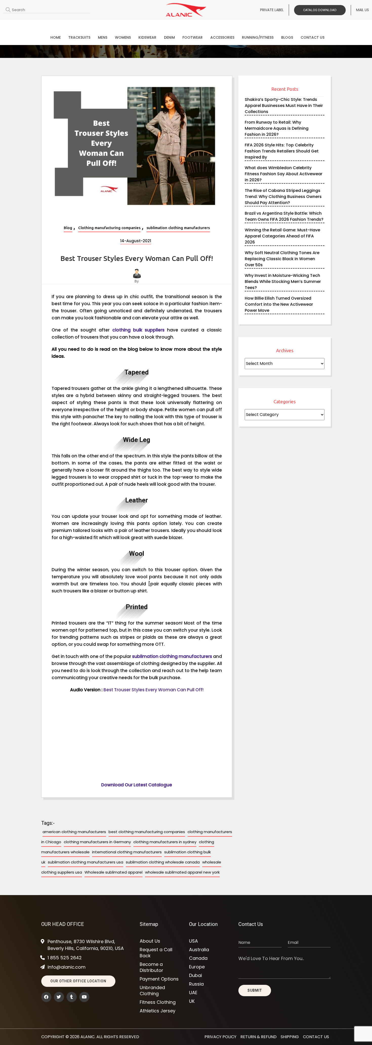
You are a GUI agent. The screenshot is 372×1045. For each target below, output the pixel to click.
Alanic (87, 1037)
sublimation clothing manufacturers (178, 228)
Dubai (195, 975)
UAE (193, 993)
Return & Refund (258, 1037)
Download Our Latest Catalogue (136, 785)
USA (193, 941)
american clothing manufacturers (74, 831)
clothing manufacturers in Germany (97, 841)
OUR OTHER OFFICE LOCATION (78, 981)
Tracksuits (79, 37)
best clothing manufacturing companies (147, 831)
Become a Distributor (151, 967)
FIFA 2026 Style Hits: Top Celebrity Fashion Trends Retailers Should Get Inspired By (282, 151)
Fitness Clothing (158, 1002)
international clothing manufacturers (127, 852)
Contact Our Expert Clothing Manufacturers (186, 24)
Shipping (290, 1037)
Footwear (192, 37)
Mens (102, 37)
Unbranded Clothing (152, 991)
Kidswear (147, 37)
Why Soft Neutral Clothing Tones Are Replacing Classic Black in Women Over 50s (282, 259)
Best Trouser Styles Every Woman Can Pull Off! (153, 690)
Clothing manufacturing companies (109, 228)
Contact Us (312, 37)
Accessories (222, 37)
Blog (68, 228)
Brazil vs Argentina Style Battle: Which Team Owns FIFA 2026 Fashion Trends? (284, 216)
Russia (196, 984)
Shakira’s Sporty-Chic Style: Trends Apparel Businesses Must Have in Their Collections (284, 106)
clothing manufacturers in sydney (164, 841)
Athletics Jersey (157, 1011)
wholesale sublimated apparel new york (182, 872)
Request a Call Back (156, 953)
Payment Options (159, 979)
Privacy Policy (220, 1037)
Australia (199, 950)
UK (192, 1001)
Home (55, 37)
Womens (123, 37)
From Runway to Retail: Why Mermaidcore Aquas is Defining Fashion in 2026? (276, 128)
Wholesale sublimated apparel (113, 872)
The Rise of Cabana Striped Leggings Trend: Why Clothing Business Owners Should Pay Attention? (283, 197)
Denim (169, 37)
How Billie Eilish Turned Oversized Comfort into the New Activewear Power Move (279, 304)
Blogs (287, 37)
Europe (197, 967)
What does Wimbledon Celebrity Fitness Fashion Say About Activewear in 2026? (283, 174)
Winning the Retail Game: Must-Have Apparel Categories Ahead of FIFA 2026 (282, 236)
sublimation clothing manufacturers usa (85, 862)
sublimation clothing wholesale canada (163, 862)
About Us (150, 941)
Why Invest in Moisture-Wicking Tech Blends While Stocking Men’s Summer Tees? (283, 282)
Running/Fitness (258, 37)
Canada (198, 958)
